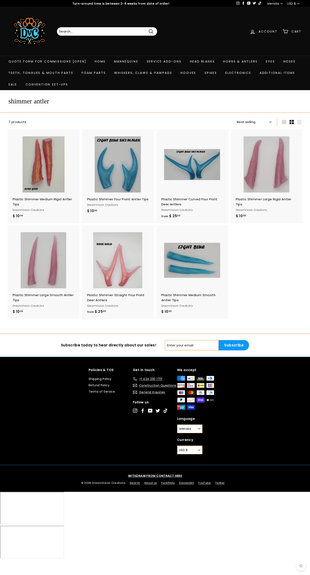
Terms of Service (102, 391)
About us (150, 483)
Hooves (188, 73)
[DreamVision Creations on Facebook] (142, 410)
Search (135, 483)
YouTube (204, 483)
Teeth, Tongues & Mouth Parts (40, 73)
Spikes (211, 73)
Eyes (270, 61)
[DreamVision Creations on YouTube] (150, 410)
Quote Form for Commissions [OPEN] (47, 61)
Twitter (220, 483)
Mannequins (126, 61)
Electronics (238, 73)
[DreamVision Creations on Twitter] (158, 410)
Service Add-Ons (164, 61)
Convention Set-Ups (47, 84)
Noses (289, 61)
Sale (12, 84)
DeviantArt (186, 483)
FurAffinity (168, 483)
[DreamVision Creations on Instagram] (135, 410)
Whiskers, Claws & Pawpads (143, 73)
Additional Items (277, 73)
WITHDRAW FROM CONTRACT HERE (155, 476)
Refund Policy (99, 385)
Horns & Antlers (240, 61)
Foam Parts (94, 73)
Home (100, 61)
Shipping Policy (100, 379)
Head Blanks (202, 61)
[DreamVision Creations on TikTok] (165, 410)
